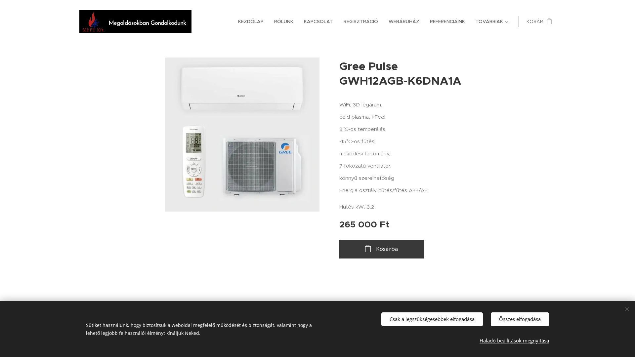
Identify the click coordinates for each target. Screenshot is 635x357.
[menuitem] (252, 21)
